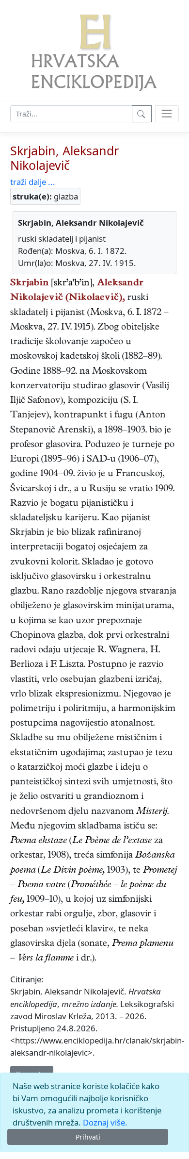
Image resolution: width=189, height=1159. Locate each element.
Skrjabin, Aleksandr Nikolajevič (64, 157)
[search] (167, 113)
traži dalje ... (32, 181)
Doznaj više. (105, 1122)
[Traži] (142, 113)
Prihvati (88, 1137)
